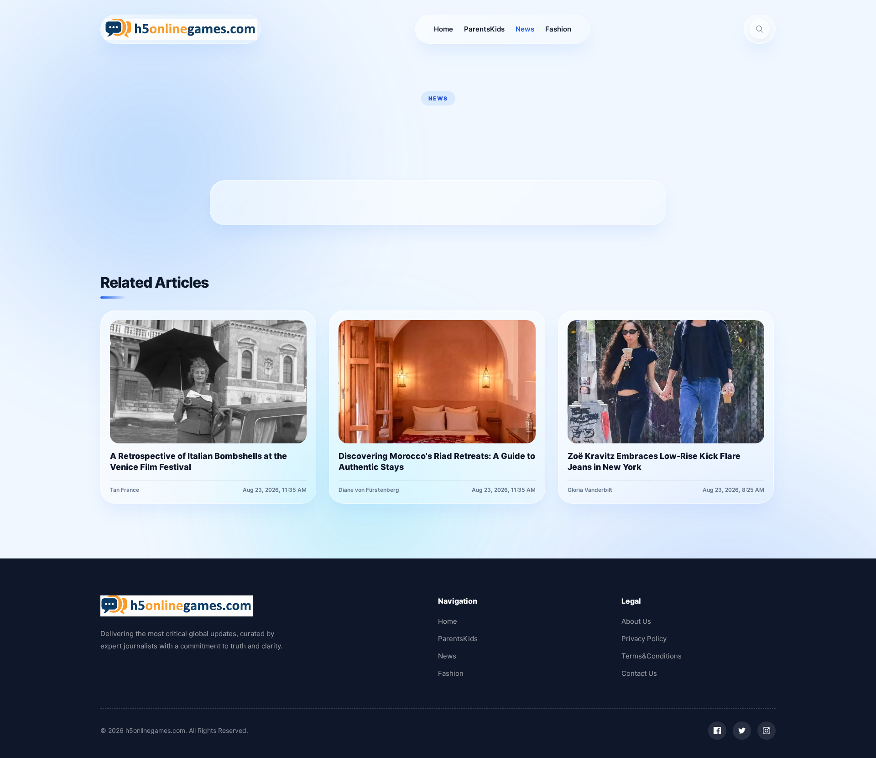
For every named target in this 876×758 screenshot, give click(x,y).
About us (636, 621)
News (525, 29)
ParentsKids (484, 29)
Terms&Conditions (651, 656)
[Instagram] (766, 730)
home (443, 29)
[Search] (760, 29)
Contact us (639, 673)
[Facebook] (717, 730)
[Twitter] (742, 730)
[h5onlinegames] (180, 29)
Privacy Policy (644, 638)
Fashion (558, 29)
